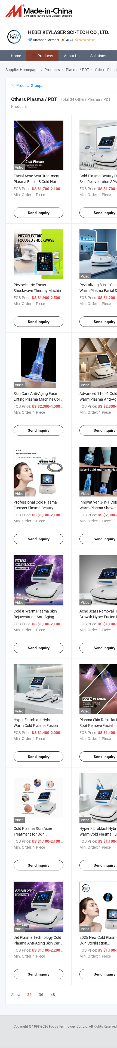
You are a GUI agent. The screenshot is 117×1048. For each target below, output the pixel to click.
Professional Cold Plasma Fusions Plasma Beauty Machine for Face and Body (37, 507)
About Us (71, 55)
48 (53, 994)
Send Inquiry (39, 213)
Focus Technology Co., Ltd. (69, 1026)
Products (45, 55)
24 (29, 994)
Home (16, 55)
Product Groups (29, 85)
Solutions (98, 55)
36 (41, 994)
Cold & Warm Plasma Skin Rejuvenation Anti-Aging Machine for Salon (35, 616)
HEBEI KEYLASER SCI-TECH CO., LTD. (68, 32)
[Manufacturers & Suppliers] (39, 10)
